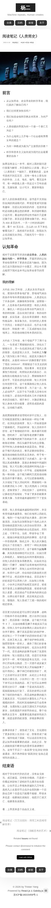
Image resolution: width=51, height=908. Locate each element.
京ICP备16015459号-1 (25, 894)
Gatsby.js (38, 890)
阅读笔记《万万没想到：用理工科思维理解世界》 (24, 822)
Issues (25, 838)
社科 (23, 42)
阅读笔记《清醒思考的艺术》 (33, 830)
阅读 (32, 42)
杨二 (25, 7)
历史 (27, 42)
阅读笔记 (15, 42)
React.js (25, 890)
